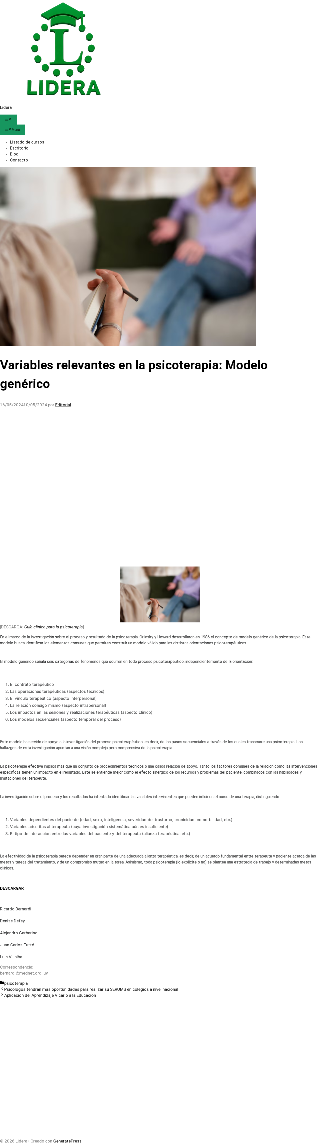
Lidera (6, 107)
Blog (14, 153)
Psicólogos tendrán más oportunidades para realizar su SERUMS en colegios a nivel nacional (91, 989)
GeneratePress (67, 1141)
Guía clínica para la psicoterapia (53, 626)
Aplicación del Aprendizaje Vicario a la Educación (50, 995)
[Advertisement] (150, 445)
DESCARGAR (12, 888)
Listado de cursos (27, 142)
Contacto (19, 159)
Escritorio (19, 147)
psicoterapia (16, 983)
